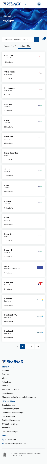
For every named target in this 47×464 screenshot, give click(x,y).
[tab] (10, 46)
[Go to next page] (43, 346)
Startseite (8, 16)
